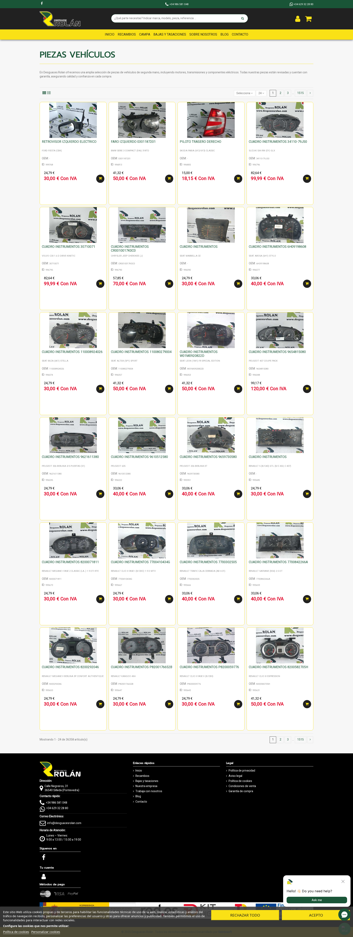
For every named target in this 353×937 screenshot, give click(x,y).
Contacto (141, 802)
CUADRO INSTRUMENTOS (199, 246)
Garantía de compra (241, 791)
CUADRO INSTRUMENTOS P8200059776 (209, 667)
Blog (138, 796)
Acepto (316, 915)
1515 (300, 93)
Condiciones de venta (242, 786)
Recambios (142, 776)
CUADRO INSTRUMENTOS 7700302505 (208, 562)
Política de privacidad (242, 771)
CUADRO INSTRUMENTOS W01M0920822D (199, 354)
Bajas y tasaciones (146, 781)
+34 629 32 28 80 (57, 808)
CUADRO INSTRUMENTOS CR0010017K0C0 (130, 248)
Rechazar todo (245, 915)
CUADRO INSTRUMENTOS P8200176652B (141, 667)
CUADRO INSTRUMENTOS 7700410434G (140, 562)
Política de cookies (240, 781)
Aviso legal (235, 776)
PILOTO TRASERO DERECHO (200, 141)
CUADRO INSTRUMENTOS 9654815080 (277, 352)
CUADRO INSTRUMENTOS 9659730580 (208, 457)
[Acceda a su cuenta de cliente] (297, 18)
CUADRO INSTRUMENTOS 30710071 (68, 246)
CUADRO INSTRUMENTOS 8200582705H (278, 667)
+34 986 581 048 (56, 803)
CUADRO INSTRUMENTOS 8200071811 (70, 562)
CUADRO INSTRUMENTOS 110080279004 (141, 352)
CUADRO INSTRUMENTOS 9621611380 (70, 457)
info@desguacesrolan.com (64, 823)
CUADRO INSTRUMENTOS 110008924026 (72, 352)
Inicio (138, 771)
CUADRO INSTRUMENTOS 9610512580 (139, 457)
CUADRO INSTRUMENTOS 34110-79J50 (278, 141)
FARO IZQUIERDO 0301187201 (133, 141)
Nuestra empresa (146, 786)
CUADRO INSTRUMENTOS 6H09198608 (277, 246)
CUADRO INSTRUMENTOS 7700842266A (278, 562)
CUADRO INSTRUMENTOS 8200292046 (70, 667)
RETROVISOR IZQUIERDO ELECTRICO (69, 141)
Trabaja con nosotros (148, 791)
